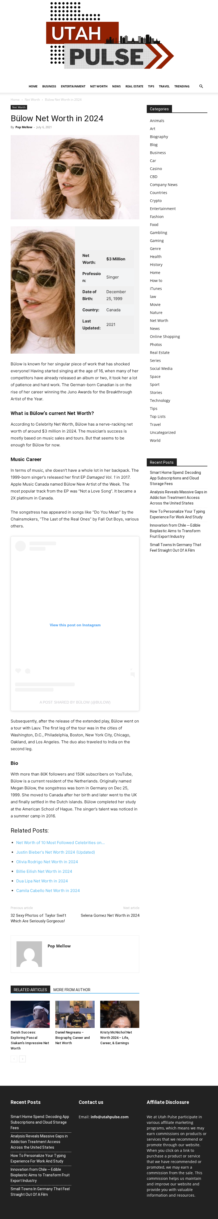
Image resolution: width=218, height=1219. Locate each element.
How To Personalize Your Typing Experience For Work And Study (177, 514)
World (155, 440)
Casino (156, 168)
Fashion (157, 216)
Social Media (161, 368)
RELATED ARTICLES (30, 990)
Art (152, 128)
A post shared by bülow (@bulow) (75, 702)
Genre (155, 248)
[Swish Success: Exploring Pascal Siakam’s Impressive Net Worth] (30, 1014)
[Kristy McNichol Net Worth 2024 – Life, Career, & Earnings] (119, 1014)
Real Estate (134, 86)
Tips (151, 86)
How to (156, 280)
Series (155, 360)
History (156, 264)
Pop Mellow (23, 127)
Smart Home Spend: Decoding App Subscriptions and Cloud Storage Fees (175, 478)
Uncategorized (163, 432)
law (153, 296)
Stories (156, 392)
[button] (201, 86)
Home (33, 86)
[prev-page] (14, 1059)
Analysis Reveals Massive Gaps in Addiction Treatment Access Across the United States (178, 497)
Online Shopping (165, 336)
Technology (160, 400)
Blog (154, 144)
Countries (158, 192)
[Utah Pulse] (109, 40)
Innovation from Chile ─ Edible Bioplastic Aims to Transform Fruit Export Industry (175, 531)
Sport (155, 384)
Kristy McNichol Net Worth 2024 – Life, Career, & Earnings (116, 1037)
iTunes (156, 288)
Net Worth (98, 86)
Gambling (158, 232)
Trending (182, 86)
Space (155, 376)
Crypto (156, 200)
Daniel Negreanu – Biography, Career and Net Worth (72, 1037)
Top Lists (158, 416)
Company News (164, 184)
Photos (156, 344)
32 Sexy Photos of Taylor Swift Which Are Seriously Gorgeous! (38, 918)
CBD (153, 176)
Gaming (157, 240)
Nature (156, 312)
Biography (159, 136)
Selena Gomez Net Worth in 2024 (110, 915)
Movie (155, 304)
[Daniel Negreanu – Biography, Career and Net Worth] (74, 1014)
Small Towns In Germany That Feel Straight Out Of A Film (175, 547)
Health (156, 256)
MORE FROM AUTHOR (71, 990)
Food (154, 224)
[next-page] (22, 1059)
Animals (157, 120)
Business (49, 86)
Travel (164, 86)
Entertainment (73, 86)
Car (153, 160)
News (116, 86)
